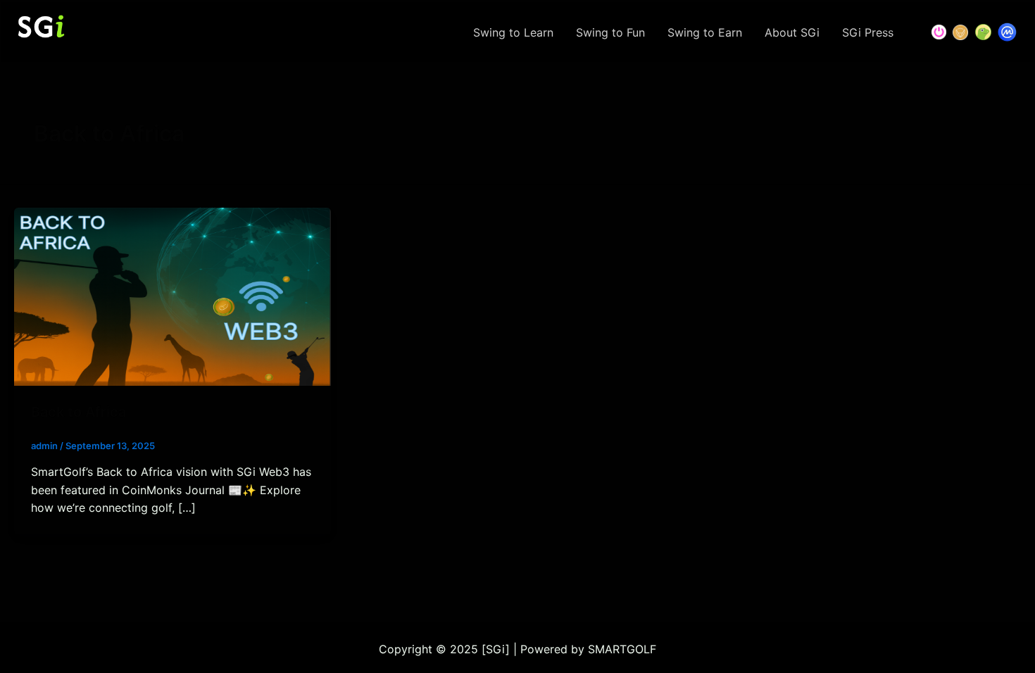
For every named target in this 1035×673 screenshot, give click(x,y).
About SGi (792, 32)
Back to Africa (78, 411)
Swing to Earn (704, 32)
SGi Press (867, 32)
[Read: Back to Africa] (172, 296)
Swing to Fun (610, 32)
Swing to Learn (513, 32)
